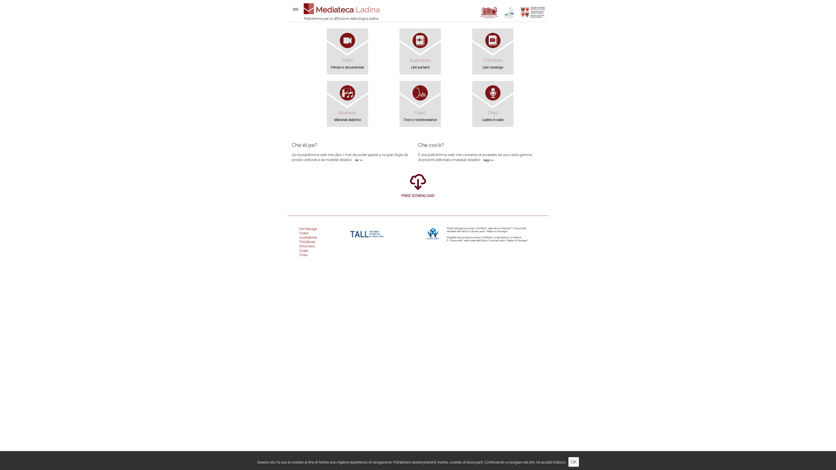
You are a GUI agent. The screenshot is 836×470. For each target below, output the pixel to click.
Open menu (295, 9)
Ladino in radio (493, 120)
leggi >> (488, 160)
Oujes (420, 112)
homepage (308, 229)
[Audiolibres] (420, 47)
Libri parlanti (420, 67)
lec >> (359, 160)
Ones (493, 112)
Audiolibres (420, 60)
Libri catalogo (492, 67)
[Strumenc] (347, 99)
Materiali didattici (347, 120)
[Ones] (493, 99)
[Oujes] (420, 99)
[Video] (347, 47)
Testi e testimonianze (420, 120)
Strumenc (347, 112)
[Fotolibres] (493, 47)
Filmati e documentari (347, 67)
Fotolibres (493, 60)
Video (347, 60)
